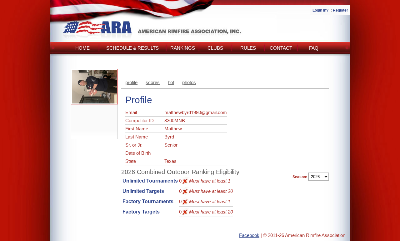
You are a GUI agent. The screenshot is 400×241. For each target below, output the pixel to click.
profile (131, 82)
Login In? (320, 10)
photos (189, 82)
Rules (248, 48)
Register (340, 10)
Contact (281, 48)
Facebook (249, 235)
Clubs (215, 48)
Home (82, 48)
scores (153, 82)
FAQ (313, 48)
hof (171, 82)
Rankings (182, 48)
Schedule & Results (132, 48)
